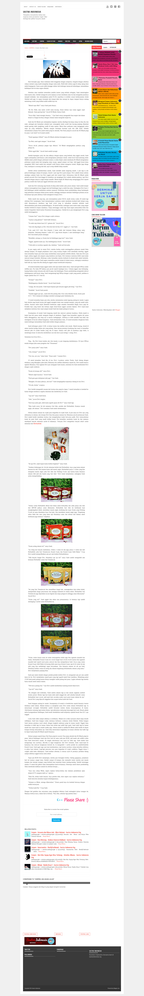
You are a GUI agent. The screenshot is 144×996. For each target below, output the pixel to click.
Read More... (47, 836)
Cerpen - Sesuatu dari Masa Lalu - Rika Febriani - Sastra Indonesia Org (56, 832)
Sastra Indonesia (32, 11)
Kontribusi (58, 7)
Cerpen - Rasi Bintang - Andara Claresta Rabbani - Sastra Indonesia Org (56, 840)
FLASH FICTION (51, 41)
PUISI (74, 41)
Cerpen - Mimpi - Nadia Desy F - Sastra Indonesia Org (50, 865)
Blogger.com (117, 988)
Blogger (117, 310)
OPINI (80, 41)
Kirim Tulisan (42, 7)
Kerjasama (50, 7)
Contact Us (32, 7)
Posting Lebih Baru (30, 934)
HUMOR (60, 41)
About (26, 7)
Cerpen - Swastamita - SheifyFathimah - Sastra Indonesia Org (53, 847)
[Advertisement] (85, 23)
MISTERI (67, 41)
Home (27, 41)
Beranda (58, 934)
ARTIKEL (34, 41)
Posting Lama (85, 934)
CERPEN (42, 41)
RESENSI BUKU (89, 41)
